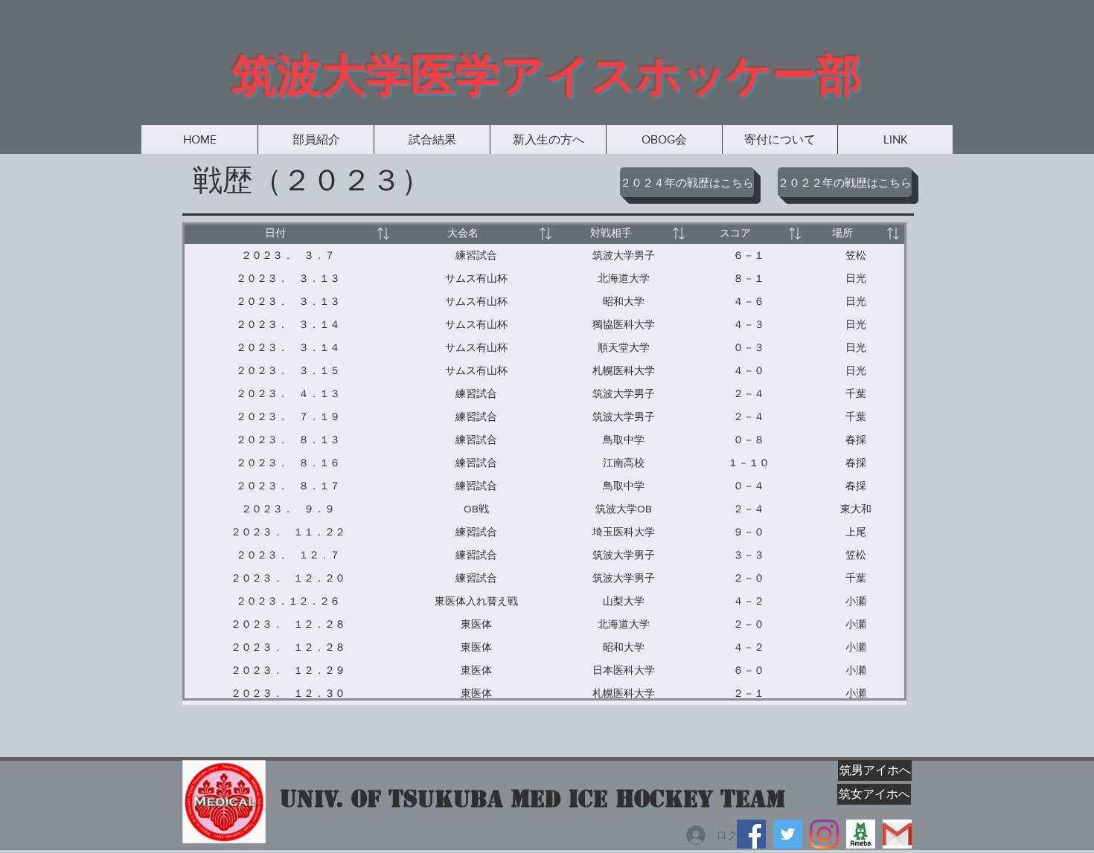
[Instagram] (824, 834)
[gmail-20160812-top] (897, 834)
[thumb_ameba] (860, 834)
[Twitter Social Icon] (787, 834)
